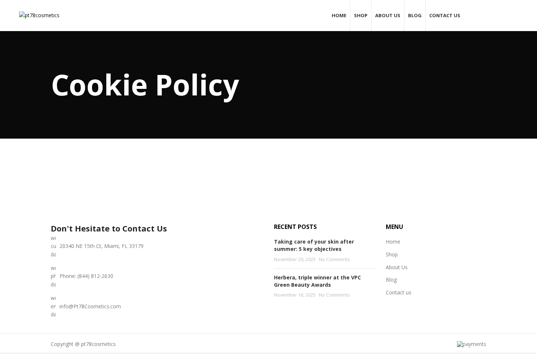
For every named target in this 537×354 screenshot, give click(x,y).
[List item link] (157, 276)
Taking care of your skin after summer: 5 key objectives (314, 245)
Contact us (398, 292)
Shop (392, 254)
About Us (397, 267)
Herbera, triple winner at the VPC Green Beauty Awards (317, 281)
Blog (391, 279)
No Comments (334, 259)
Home (393, 241)
